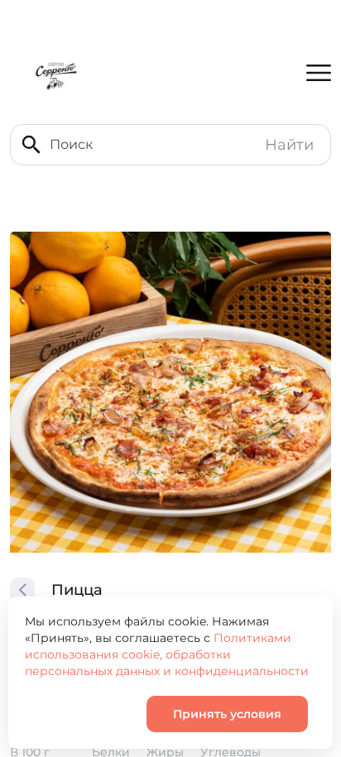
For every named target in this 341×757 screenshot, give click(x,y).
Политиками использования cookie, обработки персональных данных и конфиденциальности (167, 654)
